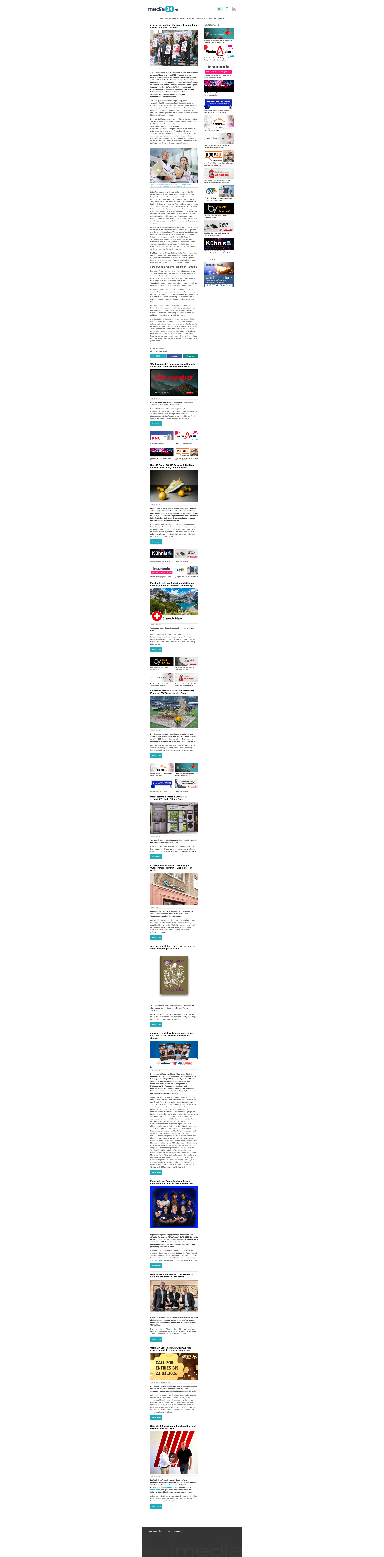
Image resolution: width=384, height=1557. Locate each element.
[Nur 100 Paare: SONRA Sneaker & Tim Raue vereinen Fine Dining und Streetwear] (174, 486)
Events (209, 18)
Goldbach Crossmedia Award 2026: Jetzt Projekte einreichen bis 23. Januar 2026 (170, 1349)
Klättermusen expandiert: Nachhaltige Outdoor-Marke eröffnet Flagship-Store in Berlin (171, 867)
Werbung (168, 18)
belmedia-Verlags (171, 1487)
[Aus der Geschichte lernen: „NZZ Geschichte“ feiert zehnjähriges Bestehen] (174, 975)
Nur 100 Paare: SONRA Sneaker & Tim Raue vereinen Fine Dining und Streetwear (172, 466)
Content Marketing (187, 18)
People (215, 18)
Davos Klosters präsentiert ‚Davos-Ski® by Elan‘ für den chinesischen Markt (172, 1275)
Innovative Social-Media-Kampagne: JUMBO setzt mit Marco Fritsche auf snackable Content (172, 1035)
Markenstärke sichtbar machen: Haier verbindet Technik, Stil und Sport (169, 798)
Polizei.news (155, 1490)
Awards (221, 18)
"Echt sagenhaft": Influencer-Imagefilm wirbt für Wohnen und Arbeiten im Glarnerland (172, 365)
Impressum (154, 1531)
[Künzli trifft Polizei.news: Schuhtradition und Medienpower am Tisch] (174, 1452)
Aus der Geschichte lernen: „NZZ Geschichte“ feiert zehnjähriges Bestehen (173, 947)
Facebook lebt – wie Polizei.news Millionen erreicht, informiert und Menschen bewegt (172, 584)
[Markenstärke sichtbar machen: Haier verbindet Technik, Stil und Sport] (174, 818)
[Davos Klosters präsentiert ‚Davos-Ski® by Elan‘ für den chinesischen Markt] (174, 1296)
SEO (205, 18)
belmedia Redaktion (164, 68)
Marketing (175, 18)
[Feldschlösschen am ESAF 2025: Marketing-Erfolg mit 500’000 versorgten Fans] (174, 712)
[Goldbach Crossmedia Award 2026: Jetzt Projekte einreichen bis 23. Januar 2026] (174, 1366)
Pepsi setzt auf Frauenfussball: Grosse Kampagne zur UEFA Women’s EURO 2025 (171, 1182)
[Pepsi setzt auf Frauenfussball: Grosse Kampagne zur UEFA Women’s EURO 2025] (174, 1207)
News (162, 18)
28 (159, 398)
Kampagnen (199, 18)
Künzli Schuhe (169, 1485)
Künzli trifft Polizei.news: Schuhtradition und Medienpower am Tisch (173, 1427)
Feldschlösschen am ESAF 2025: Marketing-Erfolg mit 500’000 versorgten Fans (172, 692)
